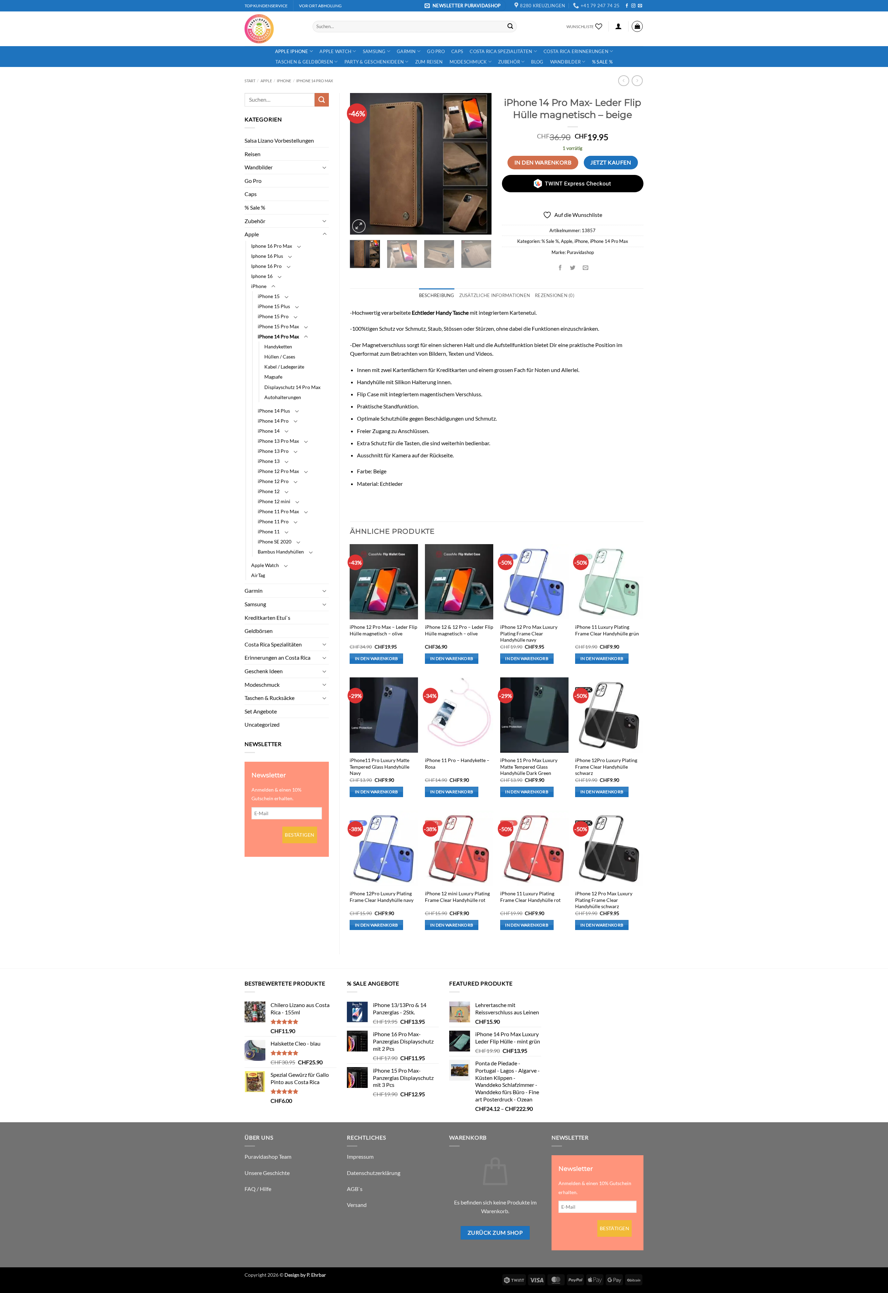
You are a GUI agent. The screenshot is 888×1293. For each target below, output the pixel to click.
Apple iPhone (291, 51)
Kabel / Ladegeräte (284, 367)
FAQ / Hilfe (258, 1188)
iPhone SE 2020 (274, 541)
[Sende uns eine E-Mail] (640, 5)
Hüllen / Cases (279, 357)
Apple (266, 80)
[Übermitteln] (510, 26)
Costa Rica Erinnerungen (576, 51)
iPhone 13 (269, 461)
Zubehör (509, 62)
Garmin (406, 51)
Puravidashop (580, 252)
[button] (463, 5)
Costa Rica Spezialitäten (501, 51)
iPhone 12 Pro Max (278, 471)
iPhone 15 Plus (274, 306)
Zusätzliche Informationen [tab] (494, 295)
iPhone (284, 80)
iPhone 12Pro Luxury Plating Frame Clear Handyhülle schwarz (606, 766)
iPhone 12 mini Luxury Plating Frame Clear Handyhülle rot (457, 896)
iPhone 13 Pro (273, 451)
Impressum (360, 1156)
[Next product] (623, 80)
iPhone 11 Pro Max (278, 511)
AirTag (258, 575)
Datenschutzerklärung (373, 1172)
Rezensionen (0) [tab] (554, 295)
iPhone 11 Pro (273, 521)
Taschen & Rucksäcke (269, 697)
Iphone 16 (262, 276)
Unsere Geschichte (267, 1172)
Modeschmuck (468, 62)
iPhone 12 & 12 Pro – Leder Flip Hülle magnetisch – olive (459, 630)
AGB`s (354, 1188)
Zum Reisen (429, 62)
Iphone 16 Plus (267, 256)
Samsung (374, 51)
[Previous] (361, 164)
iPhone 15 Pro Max (278, 326)
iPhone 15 (269, 296)
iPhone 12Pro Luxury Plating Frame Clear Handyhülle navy (381, 896)
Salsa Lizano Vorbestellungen (279, 140)
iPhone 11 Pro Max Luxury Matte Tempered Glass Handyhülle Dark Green (528, 766)
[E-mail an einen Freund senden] (585, 267)
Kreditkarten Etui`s (267, 617)
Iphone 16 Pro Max (271, 246)
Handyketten (278, 346)
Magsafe (273, 377)
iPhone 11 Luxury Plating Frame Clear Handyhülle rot (530, 896)
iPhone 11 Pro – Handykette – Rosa (457, 763)
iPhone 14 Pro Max (314, 80)
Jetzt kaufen (610, 162)
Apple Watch (335, 51)
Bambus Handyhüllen (281, 552)
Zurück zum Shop (495, 1232)
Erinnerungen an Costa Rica (277, 657)
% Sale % (602, 62)
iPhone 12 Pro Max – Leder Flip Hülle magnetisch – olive (383, 630)
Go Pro (436, 51)
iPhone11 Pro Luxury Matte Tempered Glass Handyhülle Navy (379, 766)
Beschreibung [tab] (436, 295)
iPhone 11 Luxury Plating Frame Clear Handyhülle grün (607, 630)
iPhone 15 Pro (273, 316)
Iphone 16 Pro (266, 266)
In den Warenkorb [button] (376, 658)
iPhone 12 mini (274, 501)
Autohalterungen (282, 397)
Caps (457, 51)
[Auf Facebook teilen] (560, 267)
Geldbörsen (259, 630)
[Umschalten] (325, 167)
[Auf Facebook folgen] (627, 5)
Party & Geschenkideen (374, 62)
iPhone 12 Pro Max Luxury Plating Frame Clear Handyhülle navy (528, 633)
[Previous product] (637, 80)
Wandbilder (565, 62)
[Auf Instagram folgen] (633, 5)
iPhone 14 (269, 431)
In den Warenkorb (542, 162)
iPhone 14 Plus (274, 411)
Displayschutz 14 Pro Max (292, 387)
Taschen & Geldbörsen (304, 62)
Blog (537, 62)
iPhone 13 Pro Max (278, 441)
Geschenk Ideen (264, 671)
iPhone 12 (269, 491)
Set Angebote (261, 711)
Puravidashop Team (268, 1156)
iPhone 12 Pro (273, 481)
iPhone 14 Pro (273, 421)
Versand (357, 1204)
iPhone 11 (269, 531)
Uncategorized (262, 724)
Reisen (253, 154)
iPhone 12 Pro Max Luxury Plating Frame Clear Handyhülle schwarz (603, 899)
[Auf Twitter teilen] (573, 267)
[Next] (479, 164)
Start (250, 80)
